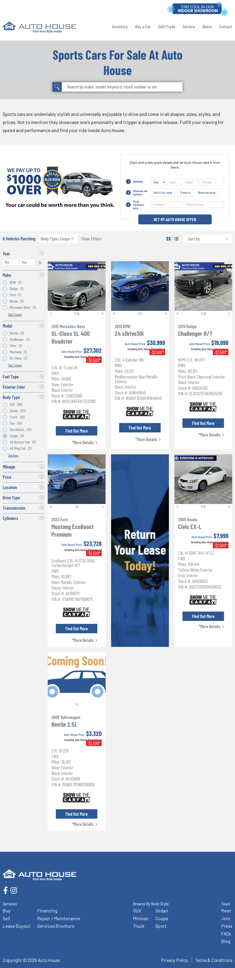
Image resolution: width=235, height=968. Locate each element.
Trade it (185, 192)
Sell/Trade (166, 26)
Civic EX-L (190, 526)
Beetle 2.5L (64, 724)
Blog (225, 941)
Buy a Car (143, 26)
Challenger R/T (195, 333)
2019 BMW (123, 326)
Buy (6, 910)
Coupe (161, 918)
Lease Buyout (16, 926)
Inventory (120, 26)
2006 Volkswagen (65, 717)
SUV (137, 910)
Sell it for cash (163, 192)
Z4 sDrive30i (129, 333)
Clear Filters (92, 238)
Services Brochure (56, 926)
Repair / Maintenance (58, 918)
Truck (138, 926)
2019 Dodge (187, 326)
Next (102, 313)
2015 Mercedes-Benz (68, 326)
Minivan (141, 918)
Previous (51, 313)
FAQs (226, 933)
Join (225, 918)
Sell (6, 918)
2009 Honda (187, 519)
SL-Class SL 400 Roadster (70, 337)
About (207, 26)
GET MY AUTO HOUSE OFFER (175, 219)
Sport (161, 926)
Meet (226, 910)
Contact (225, 26)
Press (226, 926)
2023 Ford (59, 519)
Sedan (161, 910)
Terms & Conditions (213, 960)
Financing (47, 910)
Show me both (206, 192)
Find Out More (77, 431)
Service (189, 26)
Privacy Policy (174, 960)
